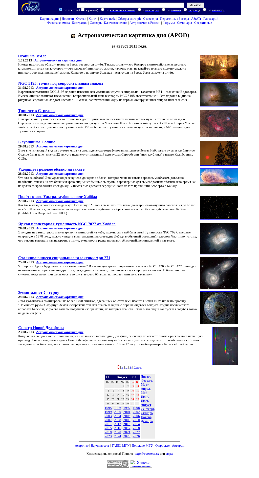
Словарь (96, 23)
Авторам (178, 445)
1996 (117, 408)
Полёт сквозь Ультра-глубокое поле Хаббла (57, 196)
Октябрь (147, 413)
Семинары (184, 23)
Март (145, 384)
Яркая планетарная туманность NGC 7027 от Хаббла (67, 224)
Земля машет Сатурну (38, 292)
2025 (127, 436)
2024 (117, 436)
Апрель (146, 388)
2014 (136, 424)
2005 (127, 416)
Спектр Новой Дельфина (41, 327)
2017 (127, 428)
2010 (136, 420)
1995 (108, 408)
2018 (136, 428)
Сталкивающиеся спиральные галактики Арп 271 (64, 258)
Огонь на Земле (32, 56)
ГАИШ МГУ (121, 445)
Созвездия (150, 18)
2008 (117, 420)
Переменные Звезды (174, 18)
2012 (117, 424)
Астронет (82, 445)
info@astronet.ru (147, 453)
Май (144, 393)
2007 (108, 420)
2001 (127, 412)
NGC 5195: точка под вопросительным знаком (60, 83)
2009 (127, 420)
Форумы (169, 23)
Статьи (81, 18)
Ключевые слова (115, 23)
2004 (117, 416)
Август (146, 405)
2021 (127, 432)
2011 (108, 424)
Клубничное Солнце (36, 142)
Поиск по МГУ (142, 445)
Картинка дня (49, 18)
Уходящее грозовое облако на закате (51, 169)
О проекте (162, 445)
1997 (127, 408)
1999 (108, 412)
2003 (108, 416)
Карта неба (108, 18)
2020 (117, 432)
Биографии (80, 23)
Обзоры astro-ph (129, 18)
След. (138, 367)
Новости (68, 18)
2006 (136, 416)
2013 (127, 424)
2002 (136, 412)
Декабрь (147, 421)
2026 (136, 436)
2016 (117, 428)
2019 (108, 432)
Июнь (145, 397)
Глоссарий (210, 18)
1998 (136, 408)
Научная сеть (100, 445)
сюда (169, 453)
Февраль (147, 380)
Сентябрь (148, 409)
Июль (145, 401)
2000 (117, 412)
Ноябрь (146, 417)
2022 (136, 432)
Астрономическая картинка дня (58, 60)
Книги (93, 18)
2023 (108, 436)
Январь (146, 376)
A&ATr (196, 18)
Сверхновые (203, 23)
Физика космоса (58, 23)
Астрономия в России (145, 23)
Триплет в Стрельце (36, 110)
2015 (108, 428)
